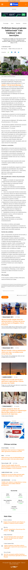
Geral (12, 23)
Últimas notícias (10, 444)
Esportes (18, 23)
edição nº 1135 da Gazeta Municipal (11, 85)
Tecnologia (5, 23)
